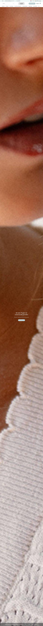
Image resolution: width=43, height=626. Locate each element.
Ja (25, 624)
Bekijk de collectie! (21, 320)
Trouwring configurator (17, 6)
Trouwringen (11, 6)
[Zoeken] (13, 3)
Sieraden (3, 6)
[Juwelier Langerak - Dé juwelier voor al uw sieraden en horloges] (21, 3)
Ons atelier (39, 6)
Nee (29, 624)
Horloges (7, 6)
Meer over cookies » (34, 624)
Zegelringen (30, 6)
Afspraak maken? (32, 3)
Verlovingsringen (25, 6)
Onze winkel (35, 6)
